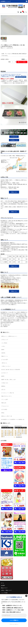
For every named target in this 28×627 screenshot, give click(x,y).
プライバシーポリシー (14, 624)
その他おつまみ (4, 382)
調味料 (2, 349)
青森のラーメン (4, 356)
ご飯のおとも (4, 362)
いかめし (3, 346)
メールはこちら (14, 136)
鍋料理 (2, 376)
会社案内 (3, 585)
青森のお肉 (3, 402)
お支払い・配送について (6, 590)
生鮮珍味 (3, 352)
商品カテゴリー (4, 587)
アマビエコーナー (5, 406)
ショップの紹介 (4, 592)
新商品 (2, 412)
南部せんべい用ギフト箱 (6, 416)
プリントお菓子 (4, 399)
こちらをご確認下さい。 (16, 280)
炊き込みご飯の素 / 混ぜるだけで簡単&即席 (10, 369)
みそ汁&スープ (4, 372)
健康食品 (3, 386)
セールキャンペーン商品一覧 (7, 392)
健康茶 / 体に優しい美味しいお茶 (8, 379)
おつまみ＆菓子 (4, 359)
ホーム (2, 583)
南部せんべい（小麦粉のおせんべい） (9, 336)
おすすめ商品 (4, 409)
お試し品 (3, 389)
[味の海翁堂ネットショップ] (14, 6)
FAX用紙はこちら (14, 140)
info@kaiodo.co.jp (7, 323)
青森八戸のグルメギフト (6, 396)
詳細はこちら (14, 192)
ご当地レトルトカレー (6, 366)
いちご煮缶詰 (4, 342)
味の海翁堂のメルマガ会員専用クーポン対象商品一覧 (12, 419)
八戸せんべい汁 (4, 339)
